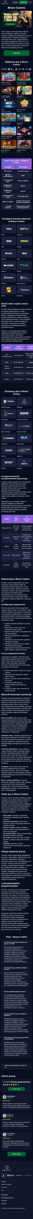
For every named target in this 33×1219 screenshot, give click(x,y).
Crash (19, 69)
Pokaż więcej (16, 1154)
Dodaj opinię (16, 1089)
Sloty (27, 69)
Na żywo (12, 69)
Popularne (4, 69)
